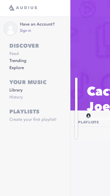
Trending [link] (17, 61)
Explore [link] (16, 68)
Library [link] (16, 90)
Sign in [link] (25, 31)
